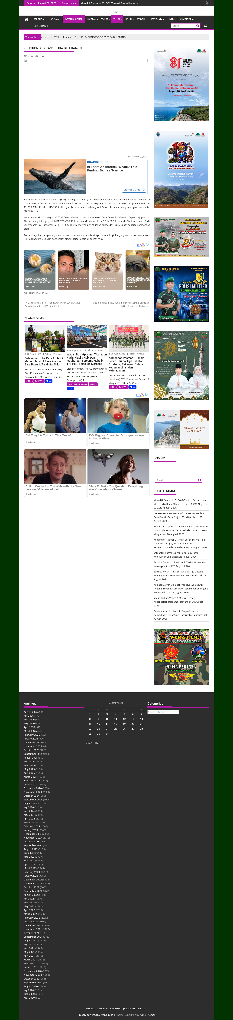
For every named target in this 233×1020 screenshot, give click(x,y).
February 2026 (32, 734)
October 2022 (31, 887)
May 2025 (29, 769)
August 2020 (31, 986)
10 (107, 718)
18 (115, 723)
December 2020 (33, 971)
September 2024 (33, 799)
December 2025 (33, 742)
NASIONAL (54, 19)
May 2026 (29, 723)
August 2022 (31, 894)
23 (98, 728)
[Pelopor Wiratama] (27, 19)
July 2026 (29, 715)
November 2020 (33, 974)
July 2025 (29, 761)
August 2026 (31, 711)
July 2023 (29, 852)
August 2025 (31, 757)
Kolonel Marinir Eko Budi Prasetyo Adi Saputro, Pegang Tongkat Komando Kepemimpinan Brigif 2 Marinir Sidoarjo (181, 588)
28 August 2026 (34, 354)
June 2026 (29, 719)
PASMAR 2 (39, 381)
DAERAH (91, 19)
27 (132, 728)
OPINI (172, 19)
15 (90, 723)
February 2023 (32, 871)
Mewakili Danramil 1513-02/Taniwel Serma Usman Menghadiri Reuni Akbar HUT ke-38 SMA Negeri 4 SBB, (138, 3)
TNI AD (105, 19)
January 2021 (31, 967)
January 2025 (31, 784)
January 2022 (31, 921)
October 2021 (31, 932)
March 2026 (30, 730)
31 (107, 733)
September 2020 (33, 982)
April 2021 (29, 955)
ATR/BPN (141, 19)
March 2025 (30, 776)
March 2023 (30, 868)
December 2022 (33, 879)
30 (98, 733)
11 (115, 718)
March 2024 (30, 822)
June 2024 (29, 811)
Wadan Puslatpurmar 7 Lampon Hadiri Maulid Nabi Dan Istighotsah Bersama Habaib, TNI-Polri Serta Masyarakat (181, 530)
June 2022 (29, 902)
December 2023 (33, 833)
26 (124, 728)
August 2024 (31, 803)
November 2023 (33, 837)
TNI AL (117, 19)
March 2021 (30, 959)
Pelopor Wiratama (53, 354)
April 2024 (29, 818)
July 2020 (29, 990)
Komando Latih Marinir (77, 384)
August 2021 (31, 940)
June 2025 (29, 765)
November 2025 (33, 746)
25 (115, 728)
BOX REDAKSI (41, 26)
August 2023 (31, 849)
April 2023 (29, 864)
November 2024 (33, 791)
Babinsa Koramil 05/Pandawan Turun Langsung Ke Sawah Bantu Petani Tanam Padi (52, 304)
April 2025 (29, 772)
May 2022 (29, 906)
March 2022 (30, 913)
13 (132, 718)
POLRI (129, 19)
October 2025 (31, 750)
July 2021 (29, 944)
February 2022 (32, 917)
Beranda (39, 19)
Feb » (97, 742)
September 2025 (33, 753)
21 (141, 723)
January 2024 (31, 830)
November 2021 (33, 929)
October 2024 (31, 795)
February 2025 (32, 780)
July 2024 (29, 807)
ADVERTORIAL (187, 19)
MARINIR (29, 381)
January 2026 (31, 738)
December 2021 (33, 925)
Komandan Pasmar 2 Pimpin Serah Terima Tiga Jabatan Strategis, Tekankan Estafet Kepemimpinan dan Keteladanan (179, 543)
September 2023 (33, 845)
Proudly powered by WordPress (95, 1014)
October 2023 (31, 841)
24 (107, 728)
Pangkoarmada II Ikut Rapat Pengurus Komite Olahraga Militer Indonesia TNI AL (120, 304)
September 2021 (33, 936)
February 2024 (32, 826)
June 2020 (29, 993)
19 (124, 723)
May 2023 (29, 860)
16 (98, 723)
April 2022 (29, 910)
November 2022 (33, 883)
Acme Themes (147, 1014)
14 (141, 718)
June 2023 (29, 856)
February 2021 (32, 963)
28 (141, 728)
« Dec (89, 742)
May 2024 (29, 814)
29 (90, 733)
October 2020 (31, 978)
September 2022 (33, 891)
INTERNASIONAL (74, 19)
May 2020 (29, 997)
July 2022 (29, 898)
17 (107, 723)
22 (90, 728)
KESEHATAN (157, 19)
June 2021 (29, 948)
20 (132, 723)
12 (124, 718)
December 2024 (33, 788)
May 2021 (29, 951)
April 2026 (29, 727)
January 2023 (31, 875)
